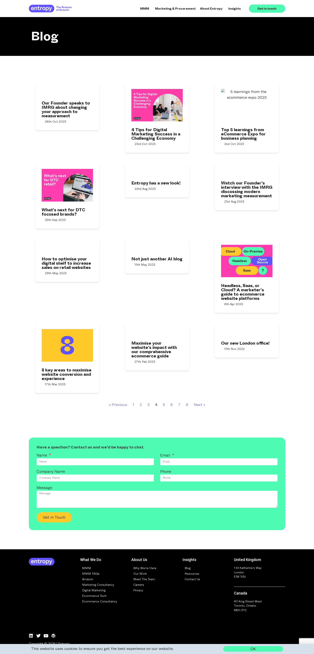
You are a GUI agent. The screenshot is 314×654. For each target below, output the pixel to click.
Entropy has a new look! (155, 183)
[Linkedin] (31, 636)
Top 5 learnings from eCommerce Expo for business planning (243, 134)
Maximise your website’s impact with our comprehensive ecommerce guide (154, 349)
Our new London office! (245, 343)
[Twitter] (38, 636)
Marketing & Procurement (175, 8)
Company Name (51, 472)
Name (42, 455)
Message (44, 488)
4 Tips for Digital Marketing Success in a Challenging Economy (155, 134)
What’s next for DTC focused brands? (63, 212)
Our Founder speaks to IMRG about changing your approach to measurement (66, 109)
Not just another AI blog (157, 259)
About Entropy (211, 8)
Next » (199, 404)
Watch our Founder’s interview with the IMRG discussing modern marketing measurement (246, 189)
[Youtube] (46, 636)
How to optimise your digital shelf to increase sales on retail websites (66, 263)
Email (165, 455)
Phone (165, 472)
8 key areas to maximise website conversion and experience (66, 374)
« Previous (118, 404)
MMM (144, 8)
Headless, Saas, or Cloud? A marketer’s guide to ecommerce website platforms (242, 292)
